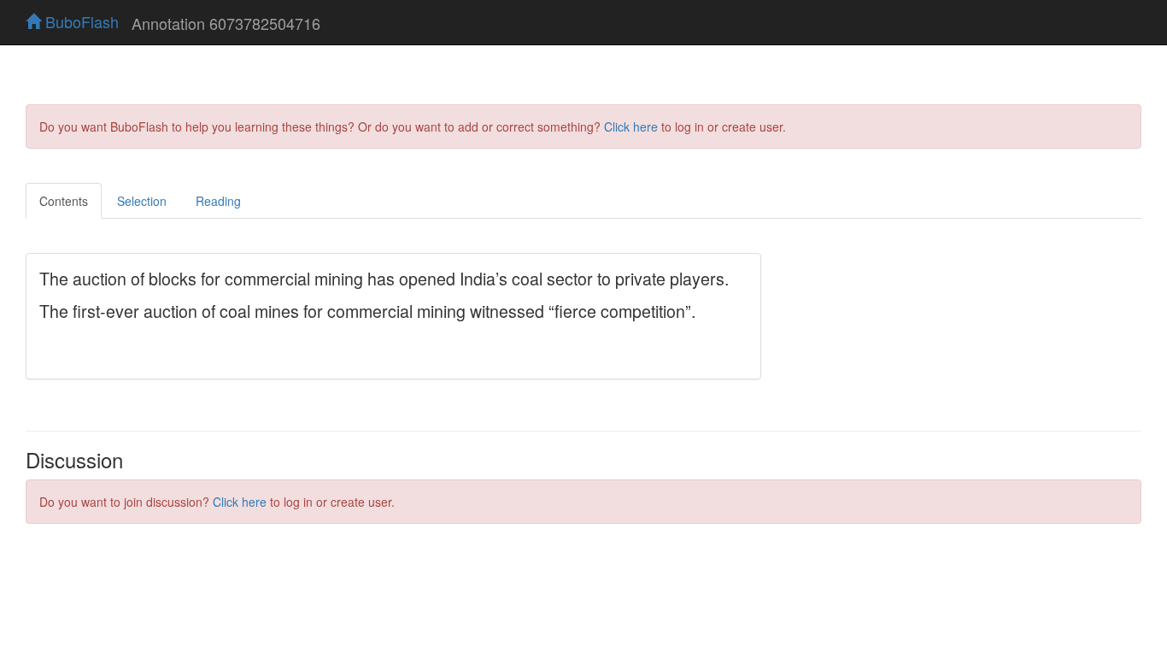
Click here (631, 126)
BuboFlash (80, 21)
